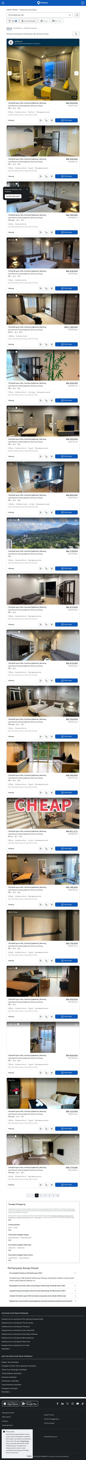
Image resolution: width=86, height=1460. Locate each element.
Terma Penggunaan (51, 1419)
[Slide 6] (46, 97)
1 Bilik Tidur (12, 1247)
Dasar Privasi (49, 1415)
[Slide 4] (42, 97)
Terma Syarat (49, 1423)
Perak (16, 1227)
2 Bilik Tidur (21, 1247)
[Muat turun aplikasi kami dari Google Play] (29, 1403)
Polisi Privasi (25, 1441)
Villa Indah (37, 1217)
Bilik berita (6, 1417)
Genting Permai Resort (23, 1217)
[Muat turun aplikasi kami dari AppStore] (10, 1403)
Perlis (10, 1227)
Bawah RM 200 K (13, 1237)
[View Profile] (24, 42)
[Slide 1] (37, 97)
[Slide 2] (39, 97)
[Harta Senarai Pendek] (76, 49)
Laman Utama (12, 10)
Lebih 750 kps (12, 1258)
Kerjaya (5, 1421)
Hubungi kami (7, 1425)
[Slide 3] (41, 97)
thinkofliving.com (50, 1437)
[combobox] (39, 15)
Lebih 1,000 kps (24, 1258)
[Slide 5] (44, 97)
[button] (9, 28)
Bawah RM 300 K (26, 1237)
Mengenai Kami (8, 1413)
